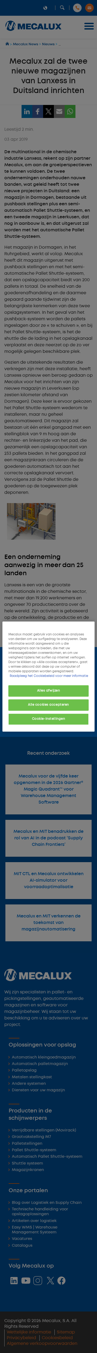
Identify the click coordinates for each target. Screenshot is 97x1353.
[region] (48, 676)
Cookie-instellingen (48, 719)
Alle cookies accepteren (48, 704)
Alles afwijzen (48, 690)
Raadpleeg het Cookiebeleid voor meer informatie (49, 676)
